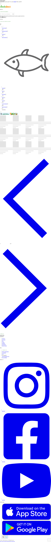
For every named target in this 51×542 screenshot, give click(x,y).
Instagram (3, 411)
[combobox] (7, 14)
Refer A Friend (4, 345)
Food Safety (4, 344)
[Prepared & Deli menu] (7, 31)
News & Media (4, 357)
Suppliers (3, 343)
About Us (3, 338)
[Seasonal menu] (5, 109)
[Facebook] (26, 460)
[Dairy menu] (4, 91)
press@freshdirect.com (5, 356)
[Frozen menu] (4, 100)
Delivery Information (5, 351)
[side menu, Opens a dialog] (1, 4)
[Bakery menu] (4, 97)
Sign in (1, 21)
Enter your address (4, 11)
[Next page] (25, 332)
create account (7, 21)
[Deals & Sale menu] (6, 28)
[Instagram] (26, 409)
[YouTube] (26, 498)
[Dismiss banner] (1, 3)
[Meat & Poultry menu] (7, 37)
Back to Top (2, 335)
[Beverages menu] (5, 94)
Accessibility (4, 352)
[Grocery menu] (7, 103)
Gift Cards (3, 339)
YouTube (3, 500)
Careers (3, 342)
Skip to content (2, 0)
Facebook (3, 461)
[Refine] (1, 112)
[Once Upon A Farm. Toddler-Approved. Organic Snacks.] (9, 114)
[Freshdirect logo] (5, 7)
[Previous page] (25, 242)
